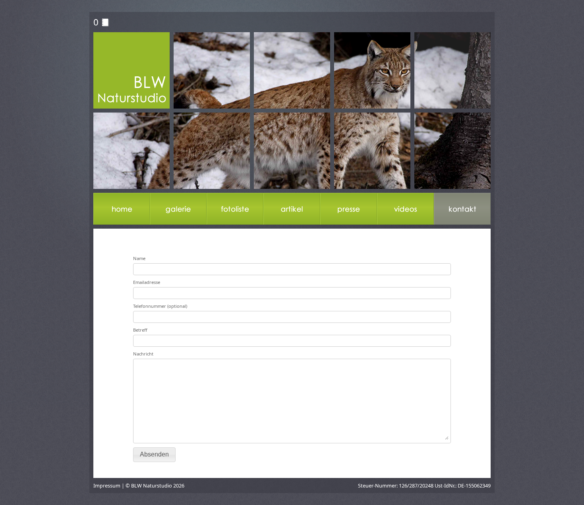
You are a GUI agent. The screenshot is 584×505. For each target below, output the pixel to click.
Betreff (140, 330)
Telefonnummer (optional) (160, 306)
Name (139, 258)
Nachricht (143, 354)
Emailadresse (146, 282)
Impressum (106, 485)
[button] (154, 454)
